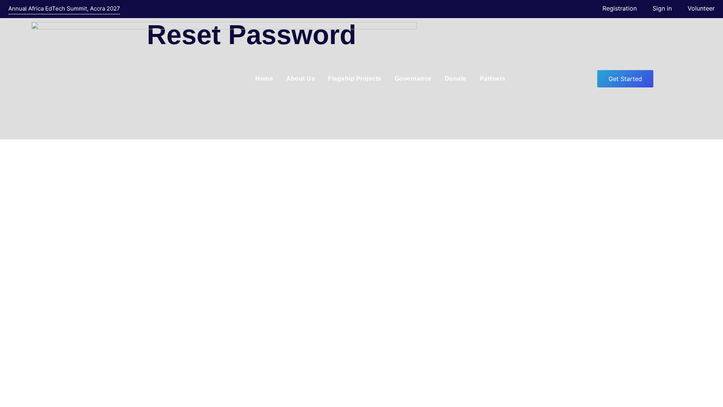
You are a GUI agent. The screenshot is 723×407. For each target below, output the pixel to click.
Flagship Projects (354, 78)
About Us (300, 78)
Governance (413, 78)
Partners (493, 78)
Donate (456, 78)
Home (264, 78)
